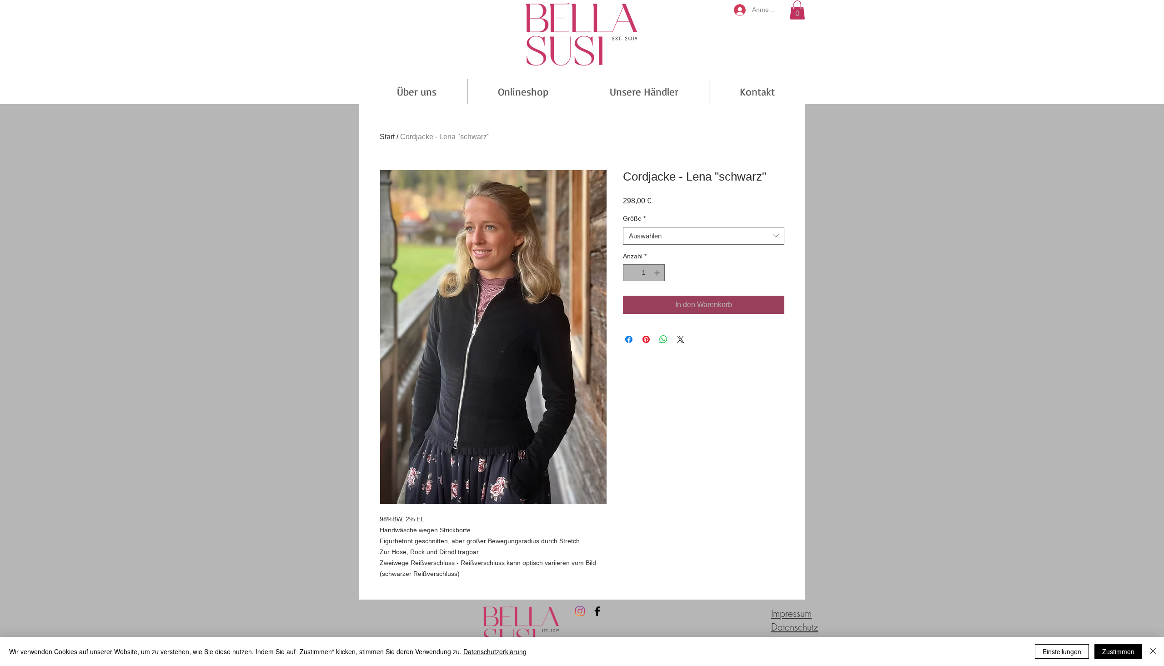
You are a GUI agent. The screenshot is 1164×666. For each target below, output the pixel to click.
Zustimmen (1118, 651)
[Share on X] (680, 339)
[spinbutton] (644, 273)
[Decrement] (630, 273)
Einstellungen (1062, 651)
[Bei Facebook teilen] (628, 339)
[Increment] (657, 273)
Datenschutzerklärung (495, 651)
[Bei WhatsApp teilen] (663, 339)
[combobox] (703, 236)
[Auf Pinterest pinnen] (646, 339)
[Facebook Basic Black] (597, 611)
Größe (634, 218)
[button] (797, 10)
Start (387, 137)
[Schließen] (1153, 651)
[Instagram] (580, 611)
